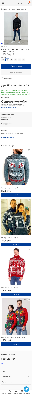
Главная (4, 9)
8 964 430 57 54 (8, 359)
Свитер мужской (21, 9)
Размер (3, 57)
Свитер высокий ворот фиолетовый (13, 337)
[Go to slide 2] (2, 43)
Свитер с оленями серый (9, 188)
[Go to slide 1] (1, 43)
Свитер (11, 9)
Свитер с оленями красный (10, 287)
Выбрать (16, 195)
